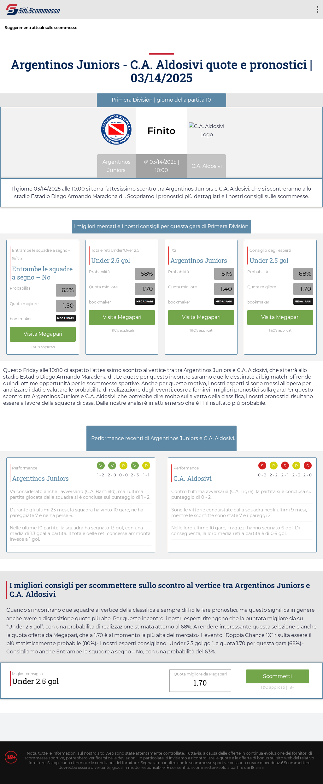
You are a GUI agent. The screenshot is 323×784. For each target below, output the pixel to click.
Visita (43, 334)
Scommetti (277, 676)
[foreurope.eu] (33, 9)
